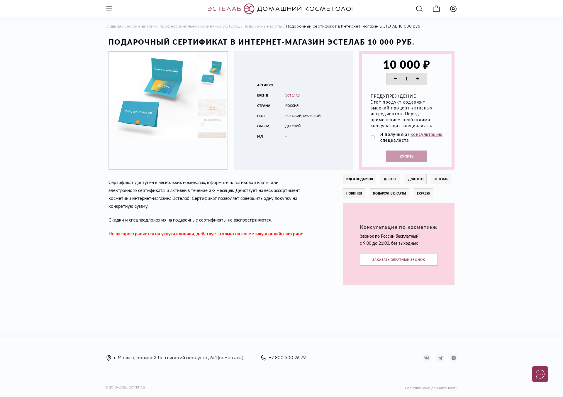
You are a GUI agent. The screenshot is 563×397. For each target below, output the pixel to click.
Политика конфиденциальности (431, 388)
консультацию (427, 134)
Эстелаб (292, 95)
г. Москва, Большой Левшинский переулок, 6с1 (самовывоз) (178, 358)
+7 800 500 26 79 (287, 358)
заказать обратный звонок (398, 259)
